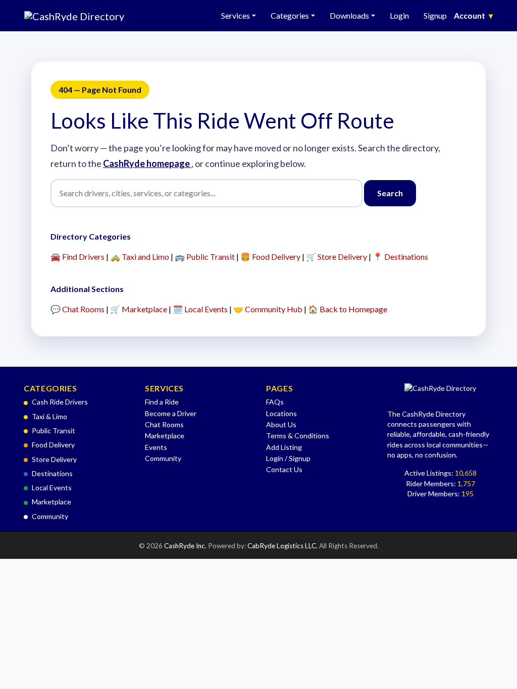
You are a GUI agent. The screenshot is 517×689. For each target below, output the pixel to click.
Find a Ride (162, 401)
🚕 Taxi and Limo (139, 256)
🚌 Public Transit (205, 256)
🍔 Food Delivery (270, 256)
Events (156, 447)
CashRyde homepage (147, 163)
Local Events (52, 487)
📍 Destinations (400, 256)
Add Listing (284, 447)
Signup (435, 15)
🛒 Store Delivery (336, 256)
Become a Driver (170, 413)
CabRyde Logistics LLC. (283, 546)
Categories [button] (290, 15)
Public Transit (53, 430)
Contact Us (284, 469)
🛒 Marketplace (138, 309)
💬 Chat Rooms (77, 309)
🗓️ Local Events (200, 309)
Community (50, 516)
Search (390, 193)
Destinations (52, 473)
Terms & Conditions (297, 435)
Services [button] (235, 15)
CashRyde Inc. (186, 546)
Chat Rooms (164, 424)
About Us (281, 424)
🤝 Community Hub (267, 309)
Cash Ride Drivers (60, 401)
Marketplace (51, 501)
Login (399, 15)
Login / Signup (288, 458)
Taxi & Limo (49, 416)
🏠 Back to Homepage (347, 309)
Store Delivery (54, 459)
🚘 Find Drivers (77, 256)
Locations (281, 413)
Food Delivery (53, 444)
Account (473, 15)
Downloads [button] (349, 15)
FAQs (275, 401)
